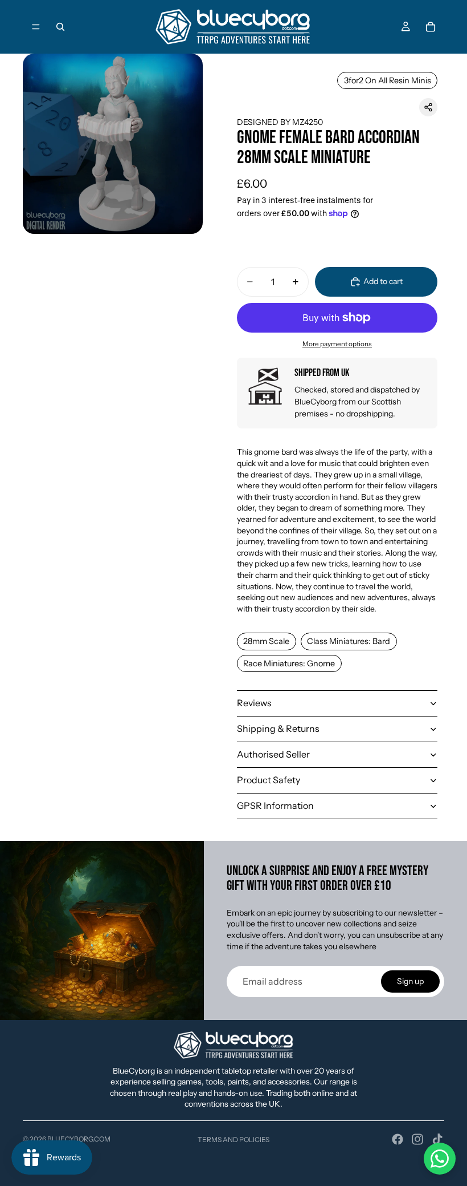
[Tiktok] (437, 1139)
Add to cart (383, 281)
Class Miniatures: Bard (348, 641)
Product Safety (268, 780)
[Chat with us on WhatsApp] (440, 1159)
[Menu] (36, 27)
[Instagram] (417, 1139)
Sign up (410, 981)
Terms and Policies (233, 1139)
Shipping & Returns (278, 728)
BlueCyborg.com (78, 1139)
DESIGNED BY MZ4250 (280, 122)
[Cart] (430, 26)
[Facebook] (397, 1139)
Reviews (254, 703)
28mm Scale (266, 641)
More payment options (337, 344)
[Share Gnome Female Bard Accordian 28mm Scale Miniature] (428, 107)
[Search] (60, 26)
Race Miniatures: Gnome (289, 663)
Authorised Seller (273, 754)
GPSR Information (275, 805)
